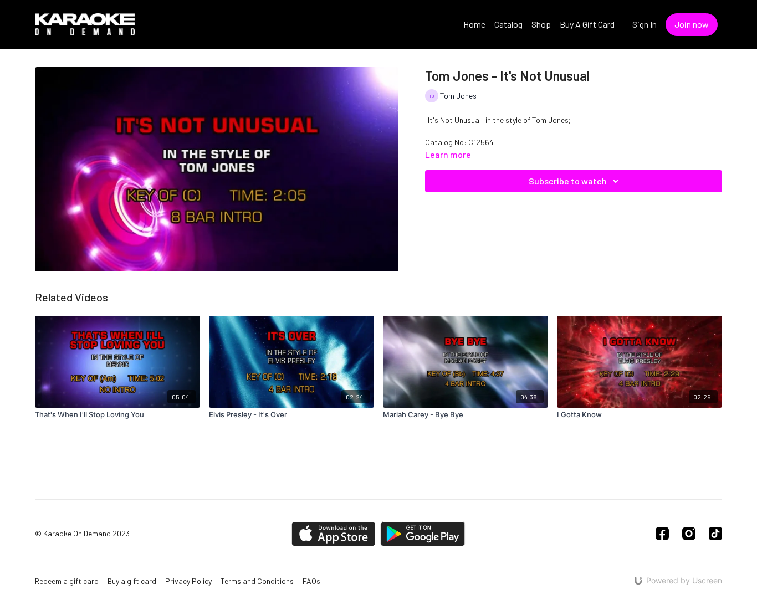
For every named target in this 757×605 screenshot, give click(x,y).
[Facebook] (662, 533)
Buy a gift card (132, 581)
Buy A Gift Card (587, 24)
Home (474, 24)
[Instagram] (688, 533)
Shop (541, 24)
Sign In (644, 24)
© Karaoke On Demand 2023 (82, 533)
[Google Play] (423, 533)
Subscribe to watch (568, 181)
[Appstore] (333, 533)
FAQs (311, 581)
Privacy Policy (188, 581)
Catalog (508, 24)
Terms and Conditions (257, 581)
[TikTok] (715, 533)
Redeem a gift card (67, 581)
